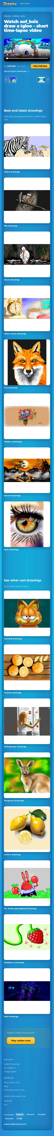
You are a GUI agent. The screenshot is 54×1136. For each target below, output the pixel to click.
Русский (9, 1118)
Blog (6, 1086)
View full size (40, 66)
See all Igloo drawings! (15, 71)
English (19, 1114)
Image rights (10, 1071)
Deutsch (31, 1114)
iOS (5, 1104)
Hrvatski (42, 1114)
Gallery (16, 16)
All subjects (9, 1068)
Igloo (23, 16)
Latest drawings (11, 1064)
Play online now (21, 1040)
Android (8, 1101)
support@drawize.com (15, 1124)
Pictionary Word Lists (14, 1090)
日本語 (19, 1118)
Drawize (7, 16)
